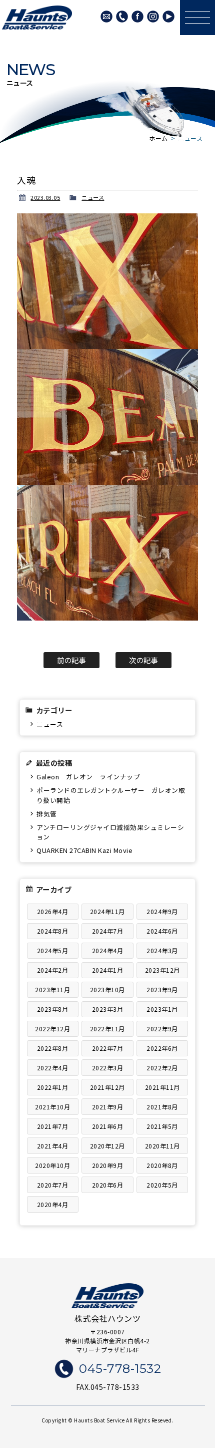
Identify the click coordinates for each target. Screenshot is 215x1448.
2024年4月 (108, 950)
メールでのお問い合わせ (106, 16)
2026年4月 (52, 911)
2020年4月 (52, 1204)
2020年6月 (108, 1185)
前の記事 (71, 660)
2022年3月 (108, 1067)
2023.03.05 (45, 197)
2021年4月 (52, 1145)
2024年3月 (162, 950)
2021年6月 (108, 1126)
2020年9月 (108, 1165)
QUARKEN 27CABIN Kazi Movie (84, 850)
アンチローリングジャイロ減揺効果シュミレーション (110, 831)
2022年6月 (162, 1048)
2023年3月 (108, 1009)
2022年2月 (162, 1067)
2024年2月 (52, 970)
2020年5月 (162, 1185)
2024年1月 (108, 970)
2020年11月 (162, 1145)
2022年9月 (162, 1028)
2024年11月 (107, 911)
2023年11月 (52, 989)
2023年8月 (52, 1009)
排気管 (46, 813)
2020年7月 (52, 1185)
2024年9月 (162, 911)
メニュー (197, 17)
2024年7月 (108, 931)
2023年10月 (107, 989)
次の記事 (143, 660)
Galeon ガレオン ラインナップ (88, 776)
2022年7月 (108, 1048)
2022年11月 (107, 1028)
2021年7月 (52, 1126)
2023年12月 (162, 970)
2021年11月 (162, 1087)
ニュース (93, 197)
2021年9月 (108, 1106)
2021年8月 (162, 1106)
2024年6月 (162, 931)
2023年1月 (162, 1009)
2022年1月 (52, 1087)
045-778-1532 (122, 16)
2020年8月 (162, 1165)
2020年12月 (107, 1145)
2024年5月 (52, 950)
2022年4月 (52, 1067)
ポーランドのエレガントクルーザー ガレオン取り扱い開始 (110, 794)
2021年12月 (107, 1087)
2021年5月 (162, 1126)
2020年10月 (52, 1165)
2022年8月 (52, 1048)
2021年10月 (52, 1106)
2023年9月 (162, 989)
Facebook (137, 16)
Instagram (153, 16)
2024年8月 (52, 931)
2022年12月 (52, 1028)
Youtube (168, 16)
